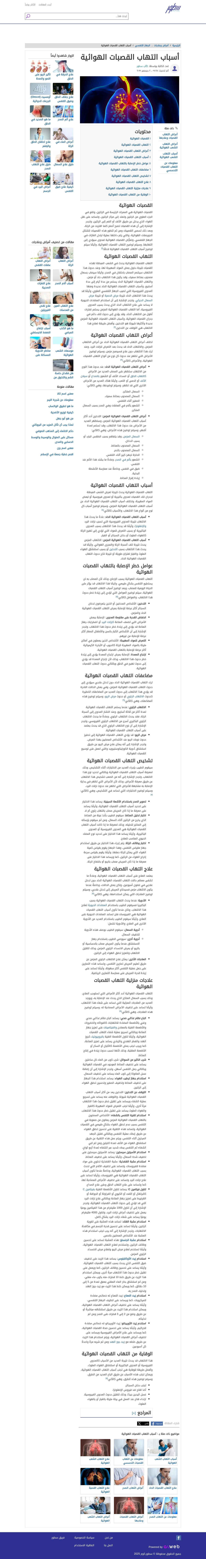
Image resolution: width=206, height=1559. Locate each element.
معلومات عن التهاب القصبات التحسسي (169, 167)
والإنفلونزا (140, 526)
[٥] (117, 596)
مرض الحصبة (111, 295)
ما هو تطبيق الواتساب (60, 406)
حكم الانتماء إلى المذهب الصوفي (54, 431)
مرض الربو (110, 696)
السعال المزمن (131, 436)
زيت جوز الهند (117, 1341)
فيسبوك (159, 1423)
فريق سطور (58, 1537)
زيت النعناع (130, 1295)
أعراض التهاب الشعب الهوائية (169, 145)
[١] (102, 248)
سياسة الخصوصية (84, 1537)
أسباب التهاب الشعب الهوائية (169, 155)
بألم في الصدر (123, 459)
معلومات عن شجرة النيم (60, 400)
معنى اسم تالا (65, 393)
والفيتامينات (110, 1027)
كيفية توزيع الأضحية (62, 412)
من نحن (109, 1537)
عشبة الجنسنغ (128, 1240)
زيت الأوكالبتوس (127, 1258)
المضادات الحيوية (97, 905)
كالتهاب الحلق (138, 376)
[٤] (102, 510)
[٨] (120, 1011)
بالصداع (95, 376)
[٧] (152, 794)
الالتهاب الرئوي (135, 696)
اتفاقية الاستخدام (84, 1545)
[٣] (121, 360)
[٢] (115, 327)
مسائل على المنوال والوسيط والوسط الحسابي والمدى (52, 439)
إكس (146, 1423)
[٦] (124, 700)
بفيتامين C (89, 1189)
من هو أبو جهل (64, 418)
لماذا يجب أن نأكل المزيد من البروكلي (52, 425)
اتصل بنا (108, 1545)
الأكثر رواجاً (30, 5)
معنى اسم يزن (65, 448)
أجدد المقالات (45, 5)
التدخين (113, 549)
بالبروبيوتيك (97, 1036)
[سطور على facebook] (178, 1537)
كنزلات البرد (108, 622)
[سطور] (170, 8)
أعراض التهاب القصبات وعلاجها (168, 136)
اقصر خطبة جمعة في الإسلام (57, 454)
